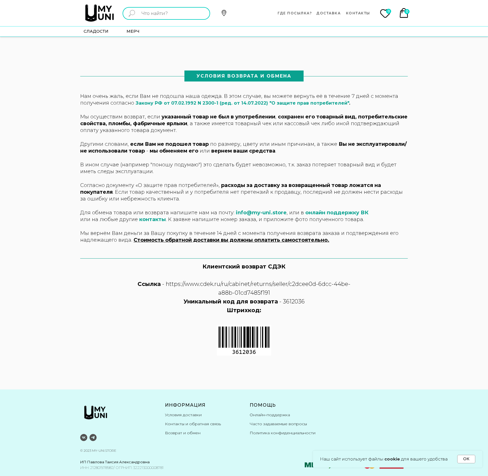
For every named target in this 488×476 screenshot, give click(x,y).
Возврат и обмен (183, 432)
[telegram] (93, 437)
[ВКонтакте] (83, 437)
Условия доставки (183, 414)
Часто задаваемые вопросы (278, 423)
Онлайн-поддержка (270, 414)
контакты (152, 219)
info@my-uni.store (261, 213)
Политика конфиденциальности (282, 432)
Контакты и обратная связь (193, 423)
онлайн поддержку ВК (337, 213)
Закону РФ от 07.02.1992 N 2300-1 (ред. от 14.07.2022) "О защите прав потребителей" (242, 103)
